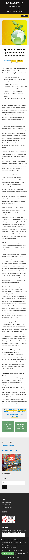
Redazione (7, 60)
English (20, 11)
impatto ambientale (9, 412)
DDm (15, 10)
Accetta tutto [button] (8, 553)
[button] (24, 16)
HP (18, 409)
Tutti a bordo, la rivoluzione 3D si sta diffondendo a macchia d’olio (8, 426)
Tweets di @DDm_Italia (8, 445)
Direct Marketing (17, 530)
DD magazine (14, 3)
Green (13, 60)
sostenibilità (11, 414)
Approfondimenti (6, 530)
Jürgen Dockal (20, 412)
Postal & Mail (14, 532)
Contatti (15, 11)
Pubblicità (9, 11)
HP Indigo (23, 409)
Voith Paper (18, 414)
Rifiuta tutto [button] (21, 553)
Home (5, 10)
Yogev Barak (14, 416)
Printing (20, 60)
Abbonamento (21, 10)
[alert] (14, 548)
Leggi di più (13, 547)
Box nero (12, 530)
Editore (10, 10)
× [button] (27, 539)
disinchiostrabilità (11, 409)
